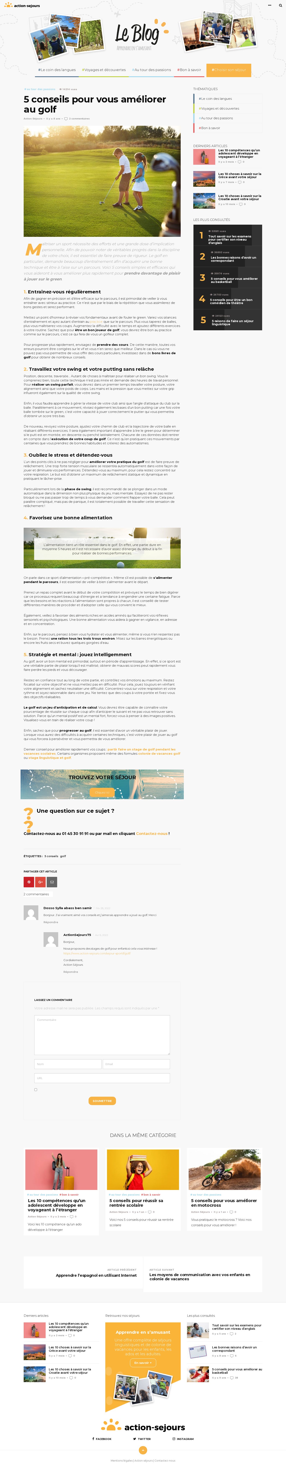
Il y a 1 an (138, 1211)
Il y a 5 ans (219, 1333)
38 (236, 1377)
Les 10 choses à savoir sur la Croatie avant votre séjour (239, 197)
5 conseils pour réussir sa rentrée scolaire (136, 1203)
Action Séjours (33, 118)
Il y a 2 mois (226, 161)
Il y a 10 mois (226, 204)
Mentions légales (122, 1460)
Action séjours (143, 1460)
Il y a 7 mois (226, 182)
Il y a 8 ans (53, 118)
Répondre (51, 922)
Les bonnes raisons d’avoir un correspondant (234, 1348)
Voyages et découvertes (105, 70)
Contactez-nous (151, 833)
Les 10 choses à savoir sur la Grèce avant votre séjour (239, 175)
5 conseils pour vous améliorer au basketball (237, 1370)
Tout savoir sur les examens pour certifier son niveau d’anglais (236, 1326)
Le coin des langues (58, 70)
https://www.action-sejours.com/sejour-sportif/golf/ (97, 953)
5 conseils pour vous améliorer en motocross (224, 1203)
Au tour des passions (153, 70)
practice (96, 322)
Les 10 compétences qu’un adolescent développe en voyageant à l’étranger (239, 153)
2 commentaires (79, 118)
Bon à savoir (190, 70)
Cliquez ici (102, 792)
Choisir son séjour (230, 70)
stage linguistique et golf (49, 758)
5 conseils (51, 856)
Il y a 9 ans (219, 1377)
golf (63, 856)
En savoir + (143, 1363)
